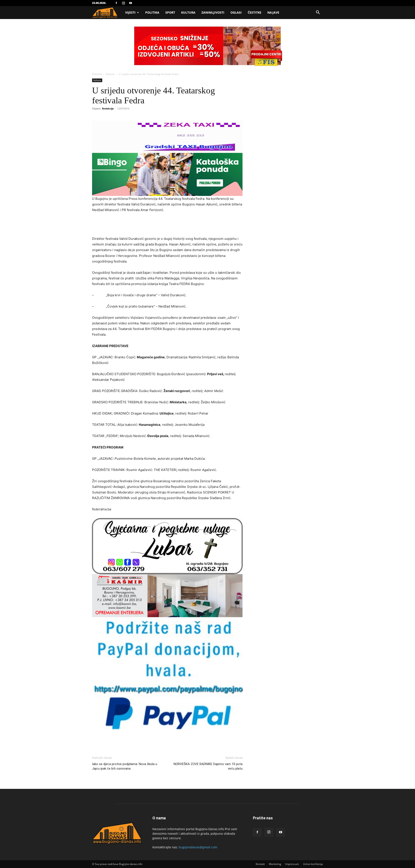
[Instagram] (123, 3)
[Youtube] (130, 3)
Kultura (188, 12)
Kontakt (260, 864)
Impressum (292, 864)
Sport (170, 12)
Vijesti (130, 12)
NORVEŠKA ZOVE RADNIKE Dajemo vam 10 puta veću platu (208, 766)
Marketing (275, 864)
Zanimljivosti (212, 12)
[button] (318, 13)
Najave (273, 12)
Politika (152, 12)
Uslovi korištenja (313, 864)
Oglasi (236, 12)
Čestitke (254, 12)
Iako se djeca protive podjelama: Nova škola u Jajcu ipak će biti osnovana (124, 766)
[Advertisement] (167, 224)
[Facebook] (116, 3)
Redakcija (108, 108)
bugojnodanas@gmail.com (198, 847)
